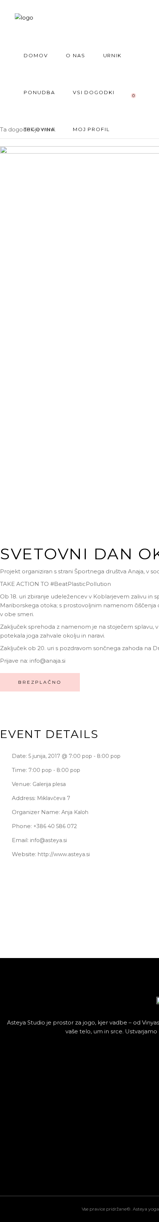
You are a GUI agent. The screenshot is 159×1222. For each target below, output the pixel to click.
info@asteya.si (48, 840)
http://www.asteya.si (64, 854)
